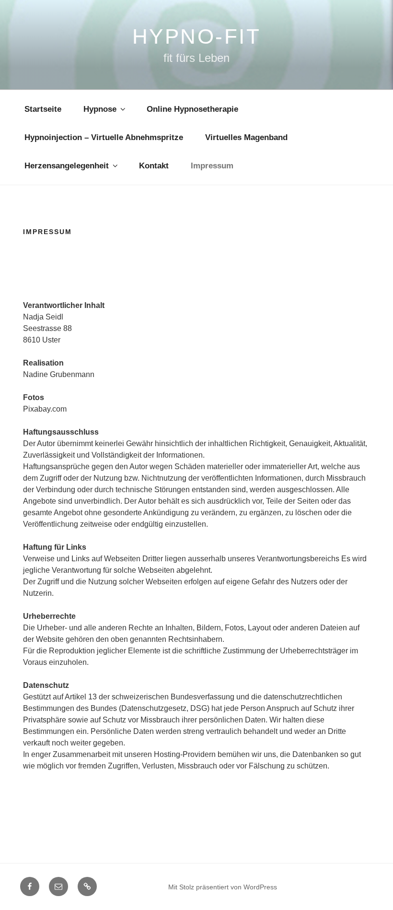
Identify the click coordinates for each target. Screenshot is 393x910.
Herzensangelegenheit (66, 165)
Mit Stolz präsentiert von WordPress (222, 887)
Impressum (212, 165)
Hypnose (99, 109)
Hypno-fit (196, 36)
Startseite (42, 109)
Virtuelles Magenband (246, 137)
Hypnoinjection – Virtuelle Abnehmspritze (103, 137)
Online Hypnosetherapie (192, 109)
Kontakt (154, 165)
